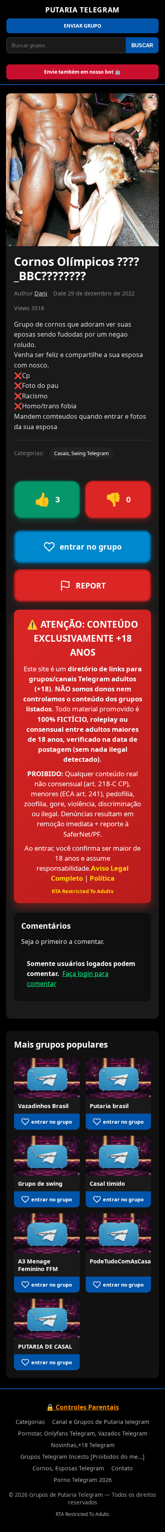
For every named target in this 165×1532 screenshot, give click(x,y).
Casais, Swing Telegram (81, 453)
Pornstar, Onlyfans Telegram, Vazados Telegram (82, 1433)
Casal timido (107, 1183)
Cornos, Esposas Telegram (68, 1468)
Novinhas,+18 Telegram (83, 1445)
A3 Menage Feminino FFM (38, 1265)
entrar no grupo (51, 1121)
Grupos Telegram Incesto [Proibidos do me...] (82, 1456)
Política (102, 878)
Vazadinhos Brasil (43, 1106)
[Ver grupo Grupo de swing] (47, 1156)
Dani (40, 293)
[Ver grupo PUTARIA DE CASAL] (47, 1319)
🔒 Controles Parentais (82, 1407)
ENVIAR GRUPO (82, 25)
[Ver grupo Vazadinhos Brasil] (47, 1078)
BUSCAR (142, 45)
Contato (122, 1468)
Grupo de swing (40, 1183)
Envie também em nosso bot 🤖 (82, 71)
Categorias (30, 1422)
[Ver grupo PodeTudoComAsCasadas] (118, 1233)
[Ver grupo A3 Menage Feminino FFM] (47, 1233)
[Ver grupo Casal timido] (118, 1156)
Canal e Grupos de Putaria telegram (100, 1422)
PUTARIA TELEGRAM (82, 9)
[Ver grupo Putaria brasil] (118, 1078)
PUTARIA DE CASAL (45, 1346)
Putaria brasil (109, 1106)
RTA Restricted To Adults (82, 891)
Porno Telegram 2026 (83, 1480)
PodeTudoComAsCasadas (125, 1261)
